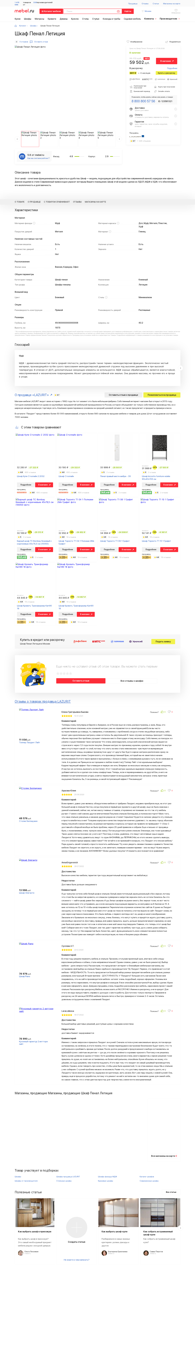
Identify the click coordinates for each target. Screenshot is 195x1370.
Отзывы (145, 4)
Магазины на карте (171, 4)
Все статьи (171, 1192)
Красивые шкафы (105, 1181)
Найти (127, 11)
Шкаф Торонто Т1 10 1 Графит (156, 541)
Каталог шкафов (147, 1177)
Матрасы (39, 19)
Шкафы (27, 19)
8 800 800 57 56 (143, 101)
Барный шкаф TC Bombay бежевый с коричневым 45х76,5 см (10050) (34, 542)
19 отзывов (71, 537)
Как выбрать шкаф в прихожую (34, 1231)
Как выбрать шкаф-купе (114, 1231)
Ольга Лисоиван (31, 1251)
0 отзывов (24, 42)
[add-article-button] (76, 1227)
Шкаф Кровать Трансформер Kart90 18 (34, 607)
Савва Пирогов (156, 1251)
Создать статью (76, 1242)
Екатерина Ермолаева (117, 1251)
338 (35, 2)
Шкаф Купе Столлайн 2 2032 (30, 476)
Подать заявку (163, 641)
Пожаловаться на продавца (162, 395)
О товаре (20, 202)
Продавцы (133, 4)
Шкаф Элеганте (26, 893)
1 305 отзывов (144, 141)
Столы (85, 19)
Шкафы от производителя (26, 1181)
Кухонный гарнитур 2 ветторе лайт (33, 1042)
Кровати (52, 19)
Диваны (64, 19)
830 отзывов (30, 472)
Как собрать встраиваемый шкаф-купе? (159, 1241)
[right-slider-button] (180, 368)
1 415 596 (17, 3)
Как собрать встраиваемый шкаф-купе (158, 1233)
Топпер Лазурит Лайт (29, 742)
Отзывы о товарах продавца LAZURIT (43, 701)
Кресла (75, 19)
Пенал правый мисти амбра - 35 (115, 476)
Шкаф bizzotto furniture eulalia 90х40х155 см (156, 477)
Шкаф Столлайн (66, 476)
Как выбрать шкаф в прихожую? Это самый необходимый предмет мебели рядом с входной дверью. (34, 1242)
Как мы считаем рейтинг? (38, 158)
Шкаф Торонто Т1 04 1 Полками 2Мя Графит (76, 542)
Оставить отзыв (80, 681)
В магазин (165, 61)
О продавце (34, 202)
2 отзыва (110, 472)
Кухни (18, 19)
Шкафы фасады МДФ (107, 1177)
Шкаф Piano (24, 976)
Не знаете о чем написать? (76, 1260)
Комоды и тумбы (111, 19)
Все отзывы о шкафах (132, 681)
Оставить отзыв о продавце (123, 395)
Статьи (156, 4)
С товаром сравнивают (57, 202)
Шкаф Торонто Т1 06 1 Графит (115, 541)
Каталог (22, 26)
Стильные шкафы (64, 1181)
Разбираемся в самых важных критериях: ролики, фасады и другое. (116, 1242)
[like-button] (163, 712)
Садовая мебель (132, 19)
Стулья (95, 19)
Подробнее (172, 68)
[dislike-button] (170, 712)
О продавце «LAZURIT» (32, 395)
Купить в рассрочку (166, 73)
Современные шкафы (149, 1181)
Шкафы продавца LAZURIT (68, 1177)
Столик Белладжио (28, 821)
